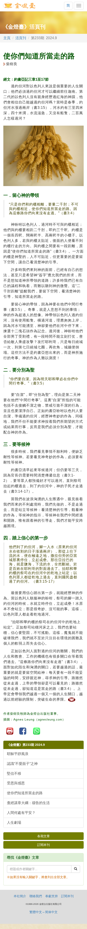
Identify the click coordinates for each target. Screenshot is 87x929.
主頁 (6, 38)
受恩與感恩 (16, 783)
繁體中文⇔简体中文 (43, 912)
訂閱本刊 (43, 845)
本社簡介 (20, 896)
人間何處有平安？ (21, 813)
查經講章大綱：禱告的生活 (28, 803)
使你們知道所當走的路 (25, 793)
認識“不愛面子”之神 (22, 764)
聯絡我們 (35, 896)
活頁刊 (20, 38)
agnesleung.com (50, 719)
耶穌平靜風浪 (17, 754)
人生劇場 (14, 822)
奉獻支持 (51, 896)
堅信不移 (14, 773)
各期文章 (43, 836)
